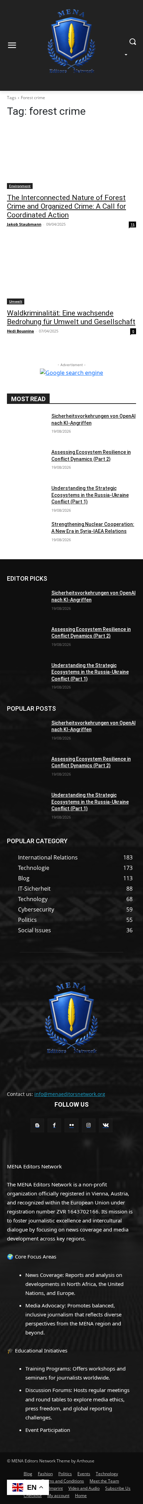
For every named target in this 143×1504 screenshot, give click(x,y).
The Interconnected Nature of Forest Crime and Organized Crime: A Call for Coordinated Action (66, 206)
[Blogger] (37, 1125)
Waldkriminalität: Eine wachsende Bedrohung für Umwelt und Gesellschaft (71, 317)
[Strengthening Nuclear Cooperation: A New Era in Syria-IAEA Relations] (26, 534)
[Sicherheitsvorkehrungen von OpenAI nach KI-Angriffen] (26, 426)
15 (133, 224)
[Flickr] (71, 1125)
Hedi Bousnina (20, 331)
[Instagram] (88, 1125)
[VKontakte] (105, 1125)
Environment (20, 185)
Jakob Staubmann (24, 224)
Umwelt (15, 301)
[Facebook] (54, 1125)
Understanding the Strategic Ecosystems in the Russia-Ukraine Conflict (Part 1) (90, 494)
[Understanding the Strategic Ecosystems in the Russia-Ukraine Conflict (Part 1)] (26, 498)
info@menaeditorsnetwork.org (69, 1094)
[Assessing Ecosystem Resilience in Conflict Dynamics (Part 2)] (26, 462)
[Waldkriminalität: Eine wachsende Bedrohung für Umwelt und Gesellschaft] (71, 272)
